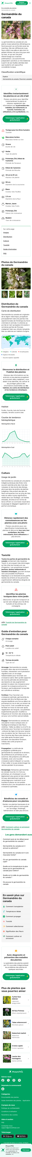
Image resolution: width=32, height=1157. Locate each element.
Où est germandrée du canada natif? (14, 861)
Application (26, 1100)
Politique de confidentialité (10, 1108)
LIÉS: (13, 623)
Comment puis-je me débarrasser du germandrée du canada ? (16, 840)
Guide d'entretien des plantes (11, 1100)
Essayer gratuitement (21, 3)
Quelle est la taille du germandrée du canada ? (16, 876)
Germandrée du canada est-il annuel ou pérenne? (14, 847)
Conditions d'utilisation (9, 1111)
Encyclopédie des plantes (8, 8)
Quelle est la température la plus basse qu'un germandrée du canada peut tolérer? (15, 868)
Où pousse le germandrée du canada (14, 883)
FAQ (2, 1122)
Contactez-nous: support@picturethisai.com (10, 1127)
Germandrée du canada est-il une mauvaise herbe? (16, 854)
